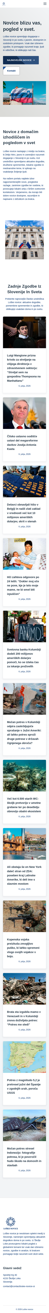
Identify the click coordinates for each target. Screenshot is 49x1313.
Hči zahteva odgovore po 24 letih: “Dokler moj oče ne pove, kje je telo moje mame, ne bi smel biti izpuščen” (23, 586)
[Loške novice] (3, 4)
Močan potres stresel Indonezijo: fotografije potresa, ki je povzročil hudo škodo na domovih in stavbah (24, 1157)
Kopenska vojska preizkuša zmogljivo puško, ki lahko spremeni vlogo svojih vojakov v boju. (23, 948)
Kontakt (11, 71)
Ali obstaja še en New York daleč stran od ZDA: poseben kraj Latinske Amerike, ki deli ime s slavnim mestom (24, 875)
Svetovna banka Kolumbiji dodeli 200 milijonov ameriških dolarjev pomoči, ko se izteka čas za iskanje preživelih (24, 658)
